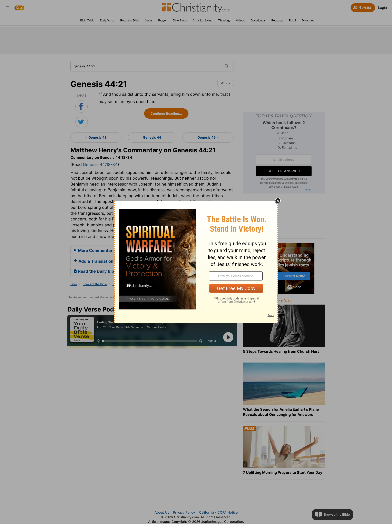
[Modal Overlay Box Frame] (196, 262)
